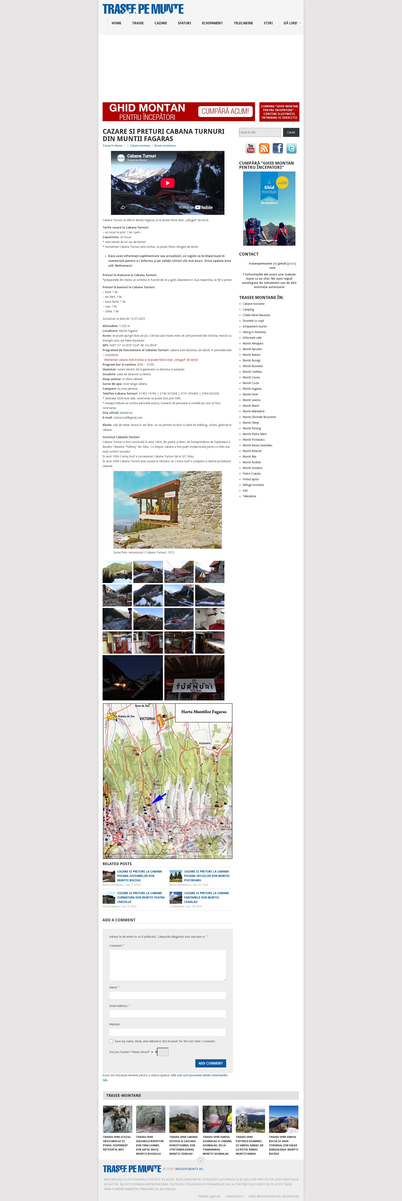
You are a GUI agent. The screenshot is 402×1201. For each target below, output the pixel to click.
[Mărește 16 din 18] (219, 637)
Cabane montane (140, 145)
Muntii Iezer (250, 394)
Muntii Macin (251, 405)
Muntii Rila (249, 456)
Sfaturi (184, 23)
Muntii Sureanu (252, 468)
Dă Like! (290, 23)
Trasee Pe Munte (112, 145)
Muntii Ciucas (251, 377)
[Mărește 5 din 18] (126, 590)
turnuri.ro (126, 412)
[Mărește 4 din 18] (219, 566)
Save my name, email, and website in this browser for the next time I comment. (165, 1041)
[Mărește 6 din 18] (157, 590)
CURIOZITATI (234, 1196)
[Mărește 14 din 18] (157, 637)
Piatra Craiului (252, 473)
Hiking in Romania (254, 332)
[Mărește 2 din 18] (157, 566)
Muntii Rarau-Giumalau (257, 445)
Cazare (161, 23)
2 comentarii (177, 906)
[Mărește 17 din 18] (157, 660)
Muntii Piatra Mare (255, 434)
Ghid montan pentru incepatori (274, 1196)
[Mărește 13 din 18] (126, 637)
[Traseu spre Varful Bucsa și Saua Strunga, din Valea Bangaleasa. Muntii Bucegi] (283, 1119)
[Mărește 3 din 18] (188, 566)
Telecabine (243, 23)
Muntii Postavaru (254, 439)
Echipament (212, 23)
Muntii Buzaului (253, 366)
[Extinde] (216, 476)
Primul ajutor (251, 479)
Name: (114, 987)
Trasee (138, 23)
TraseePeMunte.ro (188, 1169)
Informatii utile (252, 337)
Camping (248, 309)
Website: (114, 1024)
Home (116, 23)
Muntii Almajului (253, 343)
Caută (291, 132)
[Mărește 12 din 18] (219, 613)
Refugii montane (253, 485)
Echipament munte (255, 326)
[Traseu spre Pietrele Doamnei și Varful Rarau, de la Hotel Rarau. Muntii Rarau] (250, 1119)
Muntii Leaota (251, 400)
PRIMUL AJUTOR (209, 1196)
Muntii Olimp (251, 422)
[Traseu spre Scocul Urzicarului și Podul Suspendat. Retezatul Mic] (117, 1119)
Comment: (116, 946)
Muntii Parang (252, 428)
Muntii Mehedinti (253, 411)
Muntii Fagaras (252, 388)
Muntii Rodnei (252, 462)
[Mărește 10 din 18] (157, 613)
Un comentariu (111, 906)
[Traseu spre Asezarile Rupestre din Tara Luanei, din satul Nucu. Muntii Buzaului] (150, 1119)
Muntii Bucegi (251, 360)
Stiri (268, 23)
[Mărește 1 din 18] (126, 566)
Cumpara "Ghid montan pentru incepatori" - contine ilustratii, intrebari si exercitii (279, 112)
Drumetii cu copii (253, 320)
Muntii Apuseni (252, 349)
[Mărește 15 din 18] (188, 637)
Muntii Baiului (251, 354)
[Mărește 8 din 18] (219, 590)
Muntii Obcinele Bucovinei (259, 417)
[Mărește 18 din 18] (219, 660)
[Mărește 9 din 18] (126, 613)
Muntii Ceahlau (252, 371)
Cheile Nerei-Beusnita (256, 315)
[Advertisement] (201, 65)
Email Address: (119, 1006)
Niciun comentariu (165, 145)
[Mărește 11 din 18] (188, 613)
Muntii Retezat (252, 451)
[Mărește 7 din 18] (188, 590)
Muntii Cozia (251, 383)
